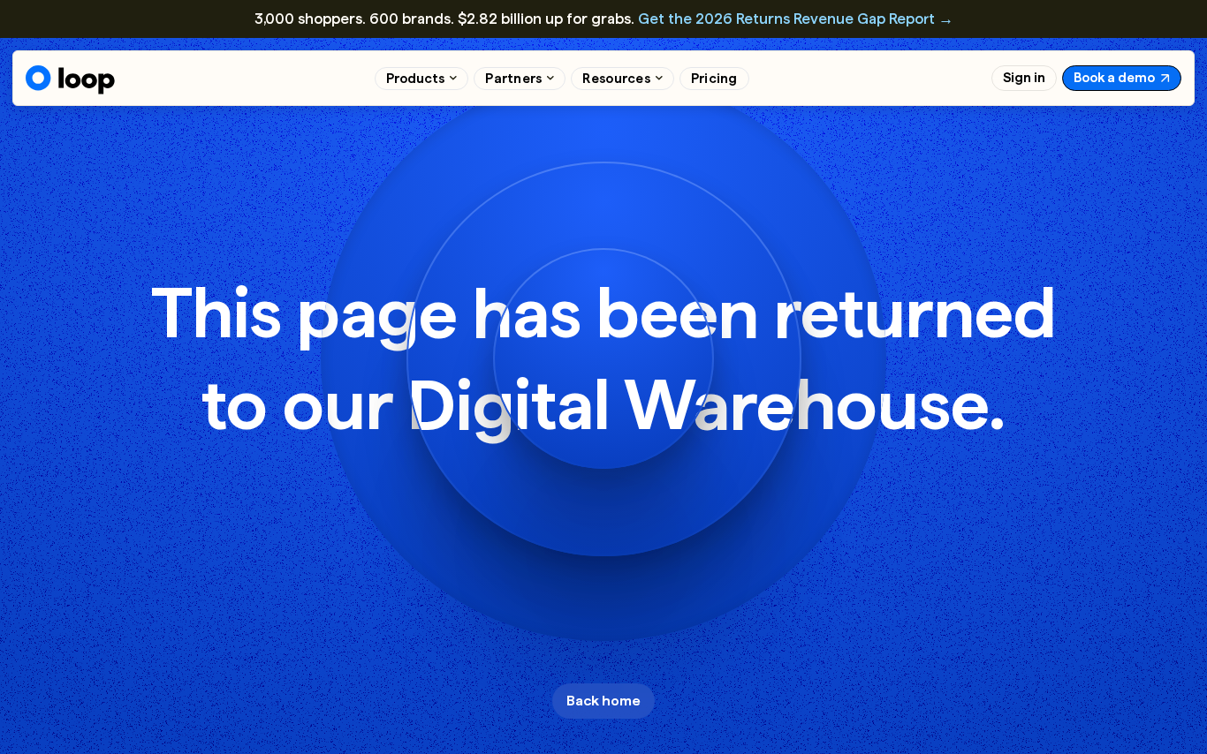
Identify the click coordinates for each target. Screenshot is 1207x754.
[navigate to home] (70, 79)
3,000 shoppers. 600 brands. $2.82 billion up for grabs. (603, 18)
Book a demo (1114, 78)
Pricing (714, 79)
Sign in (1024, 78)
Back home (603, 700)
